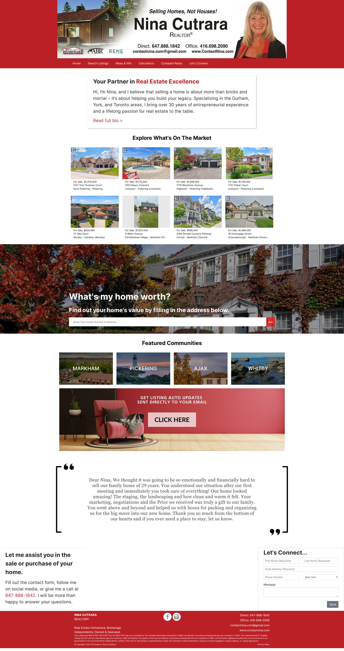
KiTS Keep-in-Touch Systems (103, 644)
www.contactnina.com (255, 630)
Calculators (146, 63)
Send (332, 604)
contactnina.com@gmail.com (250, 625)
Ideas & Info (124, 63)
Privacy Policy (264, 644)
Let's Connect (198, 63)
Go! (270, 321)
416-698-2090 (260, 620)
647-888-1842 (20, 595)
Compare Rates (171, 63)
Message (270, 584)
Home (77, 63)
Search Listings (98, 63)
